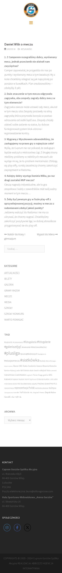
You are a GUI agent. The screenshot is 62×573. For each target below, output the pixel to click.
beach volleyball (40, 370)
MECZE (8, 296)
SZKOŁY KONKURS (14, 313)
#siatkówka (29, 360)
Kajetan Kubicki (18, 379)
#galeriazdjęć (12, 347)
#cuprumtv (8, 342)
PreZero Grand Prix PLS (47, 383)
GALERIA (8, 284)
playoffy (34, 384)
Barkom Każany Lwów (12, 370)
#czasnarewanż (18, 342)
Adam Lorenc (8, 366)
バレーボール (16, 397)
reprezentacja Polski (24, 387)
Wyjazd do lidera (46, 234)
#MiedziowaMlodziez (39, 347)
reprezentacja (9, 388)
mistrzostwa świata (10, 384)
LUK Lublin (54, 379)
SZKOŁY (8, 307)
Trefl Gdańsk (24, 392)
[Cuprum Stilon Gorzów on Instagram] (7, 527)
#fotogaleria (30, 342)
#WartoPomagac (51, 361)
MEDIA (7, 302)
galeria (45, 375)
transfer (16, 392)
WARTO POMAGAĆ (13, 319)
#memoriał (26, 347)
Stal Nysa (52, 388)
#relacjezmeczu (12, 360)
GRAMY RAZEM (12, 290)
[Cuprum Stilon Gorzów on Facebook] (17, 527)
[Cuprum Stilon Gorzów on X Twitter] (27, 527)
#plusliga (12, 353)
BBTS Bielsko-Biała (27, 370)
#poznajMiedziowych (28, 354)
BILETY (8, 278)
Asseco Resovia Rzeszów (46, 366)
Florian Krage (37, 375)
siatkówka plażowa (41, 388)
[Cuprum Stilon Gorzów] (31, 9)
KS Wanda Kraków (42, 379)
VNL (31, 392)
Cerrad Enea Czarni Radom (15, 375)
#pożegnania (42, 354)
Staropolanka (8, 393)
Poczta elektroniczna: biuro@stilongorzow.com (27, 491)
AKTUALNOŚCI (26, 49)
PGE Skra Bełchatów (24, 384)
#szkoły (42, 361)
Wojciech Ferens (38, 392)
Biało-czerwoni (52, 371)
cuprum (29, 375)
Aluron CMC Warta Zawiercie (24, 366)
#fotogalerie (43, 342)
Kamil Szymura (30, 379)
